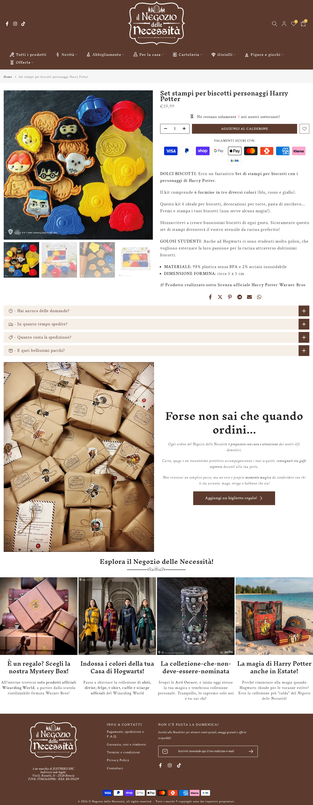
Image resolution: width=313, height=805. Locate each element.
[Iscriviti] (249, 751)
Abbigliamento (106, 55)
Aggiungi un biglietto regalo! (231, 498)
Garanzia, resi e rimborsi (126, 744)
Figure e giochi (265, 55)
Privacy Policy (118, 760)
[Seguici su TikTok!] (23, 24)
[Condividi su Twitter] (220, 297)
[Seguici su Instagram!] (15, 24)
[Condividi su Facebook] (210, 297)
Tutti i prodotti (31, 55)
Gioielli (225, 55)
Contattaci (115, 768)
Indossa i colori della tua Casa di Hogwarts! (117, 667)
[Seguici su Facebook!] (7, 24)
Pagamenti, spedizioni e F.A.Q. (125, 734)
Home (8, 77)
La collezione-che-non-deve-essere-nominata (196, 667)
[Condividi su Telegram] (239, 297)
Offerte (23, 62)
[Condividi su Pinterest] (229, 297)
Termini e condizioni (123, 752)
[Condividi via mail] (249, 297)
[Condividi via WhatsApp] (259, 297)
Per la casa (150, 55)
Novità (68, 55)
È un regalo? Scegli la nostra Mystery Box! (38, 667)
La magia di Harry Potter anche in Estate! (274, 667)
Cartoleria (189, 55)
